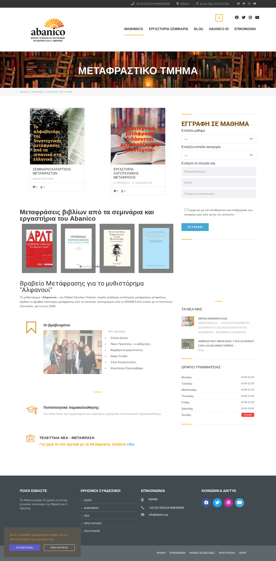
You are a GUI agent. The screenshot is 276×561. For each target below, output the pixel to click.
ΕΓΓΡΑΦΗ (195, 227)
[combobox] (218, 138)
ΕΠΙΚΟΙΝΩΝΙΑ (245, 29)
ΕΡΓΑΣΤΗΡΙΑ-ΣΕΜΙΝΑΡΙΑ (168, 29)
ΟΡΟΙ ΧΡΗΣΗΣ (227, 553)
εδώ (130, 444)
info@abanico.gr (158, 514)
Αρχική (161, 553)
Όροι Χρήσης (59, 547)
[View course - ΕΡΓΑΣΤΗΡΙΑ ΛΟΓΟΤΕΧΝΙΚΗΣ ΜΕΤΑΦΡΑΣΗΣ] (138, 136)
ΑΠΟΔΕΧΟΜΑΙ (24, 547)
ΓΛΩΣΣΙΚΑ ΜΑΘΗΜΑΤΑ (235, 323)
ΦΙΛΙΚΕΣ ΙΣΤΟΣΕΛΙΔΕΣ (202, 553)
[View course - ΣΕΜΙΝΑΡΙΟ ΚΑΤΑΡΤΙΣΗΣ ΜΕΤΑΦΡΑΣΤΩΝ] (57, 136)
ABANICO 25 (219, 29)
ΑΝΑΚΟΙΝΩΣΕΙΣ (208, 323)
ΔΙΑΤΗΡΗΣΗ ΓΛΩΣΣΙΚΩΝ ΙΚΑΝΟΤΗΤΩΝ (222, 327)
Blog (198, 29)
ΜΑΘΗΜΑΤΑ (133, 29)
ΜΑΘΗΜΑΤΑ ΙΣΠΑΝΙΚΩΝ (231, 332)
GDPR (242, 553)
